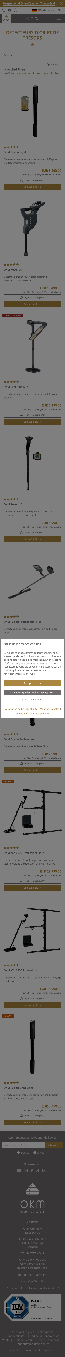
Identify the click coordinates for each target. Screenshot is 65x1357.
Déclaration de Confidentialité (21, 709)
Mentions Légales (49, 709)
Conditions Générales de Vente (33, 713)
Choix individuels (31, 699)
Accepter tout (31, 683)
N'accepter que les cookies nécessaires (31, 692)
